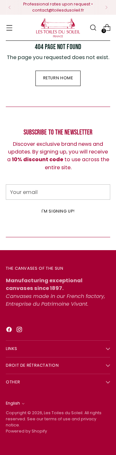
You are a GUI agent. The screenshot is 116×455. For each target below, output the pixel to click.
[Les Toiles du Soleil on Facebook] (10, 330)
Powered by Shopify (26, 431)
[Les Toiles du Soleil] (58, 27)
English (13, 403)
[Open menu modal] (9, 27)
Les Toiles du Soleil (63, 413)
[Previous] (10, 7)
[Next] (106, 7)
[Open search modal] (93, 27)
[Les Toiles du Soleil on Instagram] (20, 330)
